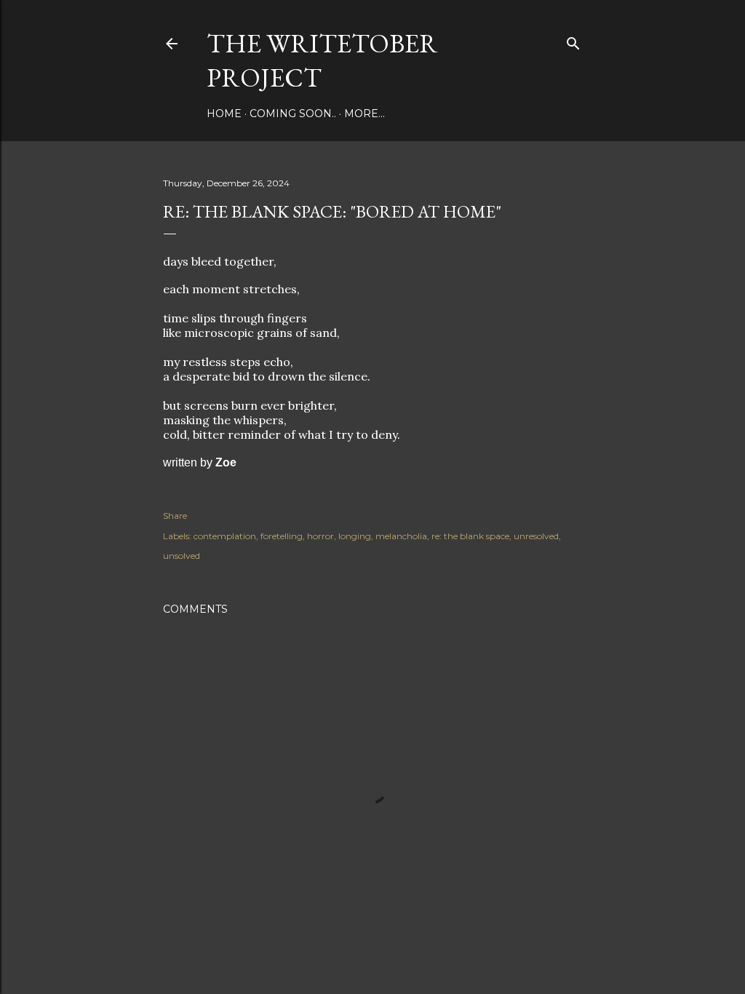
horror (320, 535)
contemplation (225, 535)
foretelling (281, 535)
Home (224, 113)
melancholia (401, 535)
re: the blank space (470, 535)
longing (354, 535)
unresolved (536, 535)
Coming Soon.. (293, 113)
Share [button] (175, 515)
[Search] (573, 40)
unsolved (181, 555)
